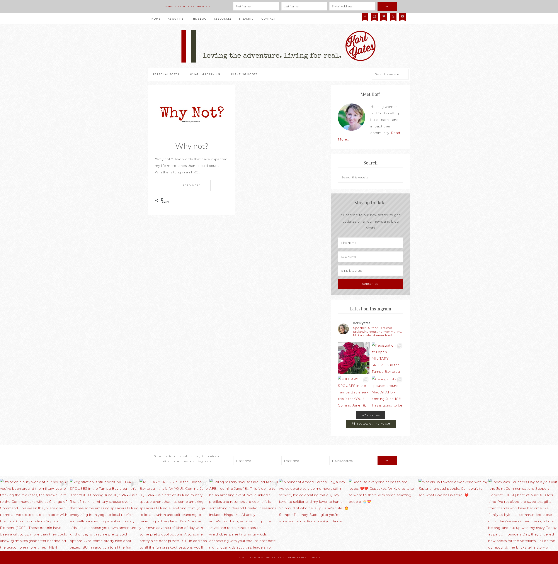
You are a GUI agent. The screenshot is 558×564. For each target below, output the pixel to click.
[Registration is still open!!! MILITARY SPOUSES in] (387, 358)
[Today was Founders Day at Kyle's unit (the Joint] (523, 514)
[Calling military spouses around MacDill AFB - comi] (387, 392)
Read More (192, 185)
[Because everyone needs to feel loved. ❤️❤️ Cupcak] (383, 514)
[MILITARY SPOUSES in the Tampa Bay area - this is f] (353, 392)
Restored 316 (310, 557)
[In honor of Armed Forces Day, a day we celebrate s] (314, 514)
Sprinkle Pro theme (281, 557)
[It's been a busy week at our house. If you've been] (353, 358)
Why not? (191, 146)
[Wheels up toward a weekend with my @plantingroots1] (453, 514)
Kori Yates (279, 46)
